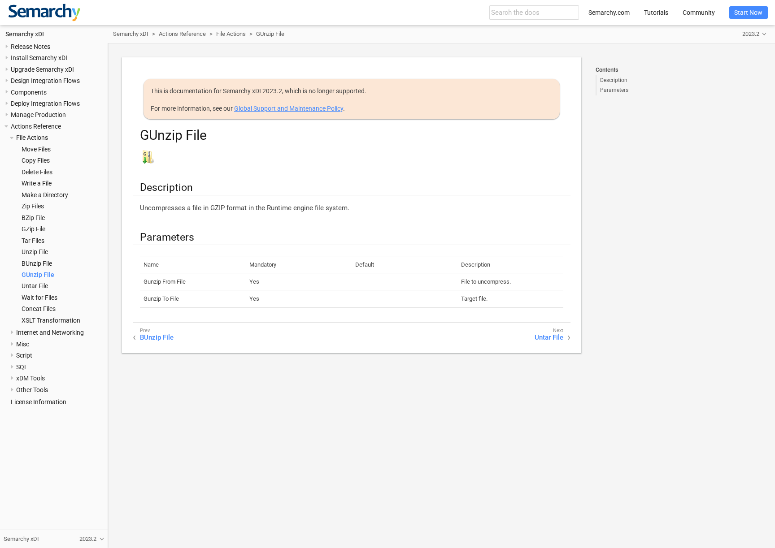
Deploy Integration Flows (45, 103)
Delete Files (37, 172)
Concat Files (39, 308)
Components (29, 92)
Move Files (36, 149)
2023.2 (750, 33)
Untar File (35, 285)
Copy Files (36, 160)
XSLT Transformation (51, 320)
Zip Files (33, 206)
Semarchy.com (609, 12)
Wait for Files (39, 297)
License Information (38, 402)
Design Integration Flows (45, 80)
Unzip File (35, 251)
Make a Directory (45, 194)
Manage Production (38, 114)
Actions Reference (36, 126)
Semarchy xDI (24, 34)
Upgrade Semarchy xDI (42, 69)
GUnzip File (38, 274)
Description (613, 80)
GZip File (33, 229)
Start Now (748, 12)
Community (699, 12)
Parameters (614, 90)
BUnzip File (37, 263)
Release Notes (30, 46)
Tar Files (33, 240)
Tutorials (656, 12)
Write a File (37, 183)
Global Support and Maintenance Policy (288, 108)
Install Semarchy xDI (39, 57)
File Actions (32, 137)
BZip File (33, 217)
